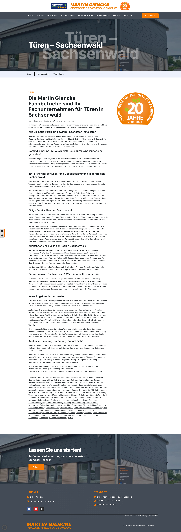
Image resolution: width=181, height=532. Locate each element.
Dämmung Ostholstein (79, 395)
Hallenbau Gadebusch (89, 400)
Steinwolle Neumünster (61, 377)
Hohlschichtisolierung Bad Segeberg (64, 415)
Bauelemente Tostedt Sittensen (82, 377)
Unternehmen (58, 74)
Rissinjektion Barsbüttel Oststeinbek (49, 387)
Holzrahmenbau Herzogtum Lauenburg (72, 385)
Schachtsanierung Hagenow (39, 403)
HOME (30, 15)
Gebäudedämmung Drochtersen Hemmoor (77, 382)
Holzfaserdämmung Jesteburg (96, 387)
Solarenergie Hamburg (36, 408)
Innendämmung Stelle (83, 398)
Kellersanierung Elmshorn (48, 400)
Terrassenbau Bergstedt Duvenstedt (59, 408)
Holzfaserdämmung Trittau (74, 387)
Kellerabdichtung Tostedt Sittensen (85, 403)
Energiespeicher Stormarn (75, 392)
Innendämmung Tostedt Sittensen (52, 392)
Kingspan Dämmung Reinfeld (83, 390)
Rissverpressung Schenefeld (69, 400)
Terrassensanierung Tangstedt (46, 385)
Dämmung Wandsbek (84, 413)
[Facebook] (29, 509)
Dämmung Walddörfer (42, 415)
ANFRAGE (128, 15)
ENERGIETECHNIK (85, 15)
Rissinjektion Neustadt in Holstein (48, 382)
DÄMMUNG (39, 15)
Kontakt (29, 74)
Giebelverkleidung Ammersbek (94, 405)
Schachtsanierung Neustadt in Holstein (43, 413)
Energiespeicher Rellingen (68, 380)
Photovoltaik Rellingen (82, 408)
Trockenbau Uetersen (36, 395)
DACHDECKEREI (68, 15)
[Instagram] (42, 509)
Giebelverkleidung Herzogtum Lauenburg (53, 410)
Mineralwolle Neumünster (61, 390)
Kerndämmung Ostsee (66, 413)
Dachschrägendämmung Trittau (61, 418)
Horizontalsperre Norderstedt (46, 380)
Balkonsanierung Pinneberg (60, 403)
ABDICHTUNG (52, 15)
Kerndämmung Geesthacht (38, 418)
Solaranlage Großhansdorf (64, 398)
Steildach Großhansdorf (73, 405)
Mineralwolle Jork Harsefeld (89, 415)
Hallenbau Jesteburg (45, 398)
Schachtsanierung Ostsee (54, 405)
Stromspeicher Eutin (36, 405)
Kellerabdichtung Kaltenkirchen (40, 377)
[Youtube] (36, 509)
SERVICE (117, 15)
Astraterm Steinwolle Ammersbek (81, 410)
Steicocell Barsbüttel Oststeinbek (57, 395)
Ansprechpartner (43, 74)
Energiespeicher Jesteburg (96, 392)
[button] (4, 527)
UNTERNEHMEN (103, 15)
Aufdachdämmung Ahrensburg (39, 390)
